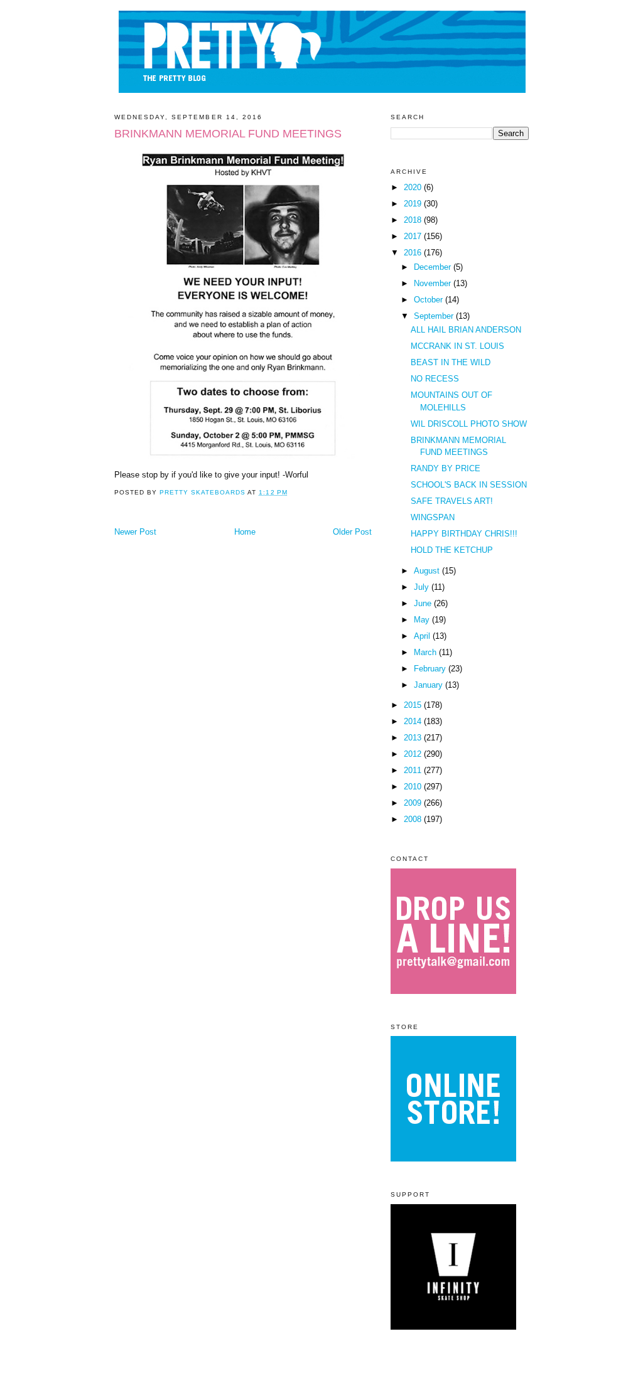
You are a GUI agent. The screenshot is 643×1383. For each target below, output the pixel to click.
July (422, 587)
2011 (414, 770)
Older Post (352, 532)
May (423, 619)
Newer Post (135, 532)
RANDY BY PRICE (445, 468)
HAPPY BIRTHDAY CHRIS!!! (464, 533)
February (431, 668)
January (429, 685)
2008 (414, 819)
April (423, 636)
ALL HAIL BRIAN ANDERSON (466, 329)
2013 (414, 737)
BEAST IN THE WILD (450, 362)
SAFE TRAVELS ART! (452, 501)
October (429, 299)
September (435, 316)
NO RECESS (435, 378)
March (426, 652)
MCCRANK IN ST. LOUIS (457, 346)
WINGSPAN (433, 517)
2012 (414, 754)
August (428, 570)
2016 (414, 252)
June (424, 603)
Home (245, 532)
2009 (414, 803)
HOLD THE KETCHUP (452, 550)
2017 (414, 236)
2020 (414, 187)
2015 (414, 705)
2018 (414, 220)
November (433, 283)
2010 (414, 786)
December (433, 267)
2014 (414, 721)
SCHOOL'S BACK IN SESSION (469, 484)
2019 (414, 203)
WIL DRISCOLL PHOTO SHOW (469, 424)
